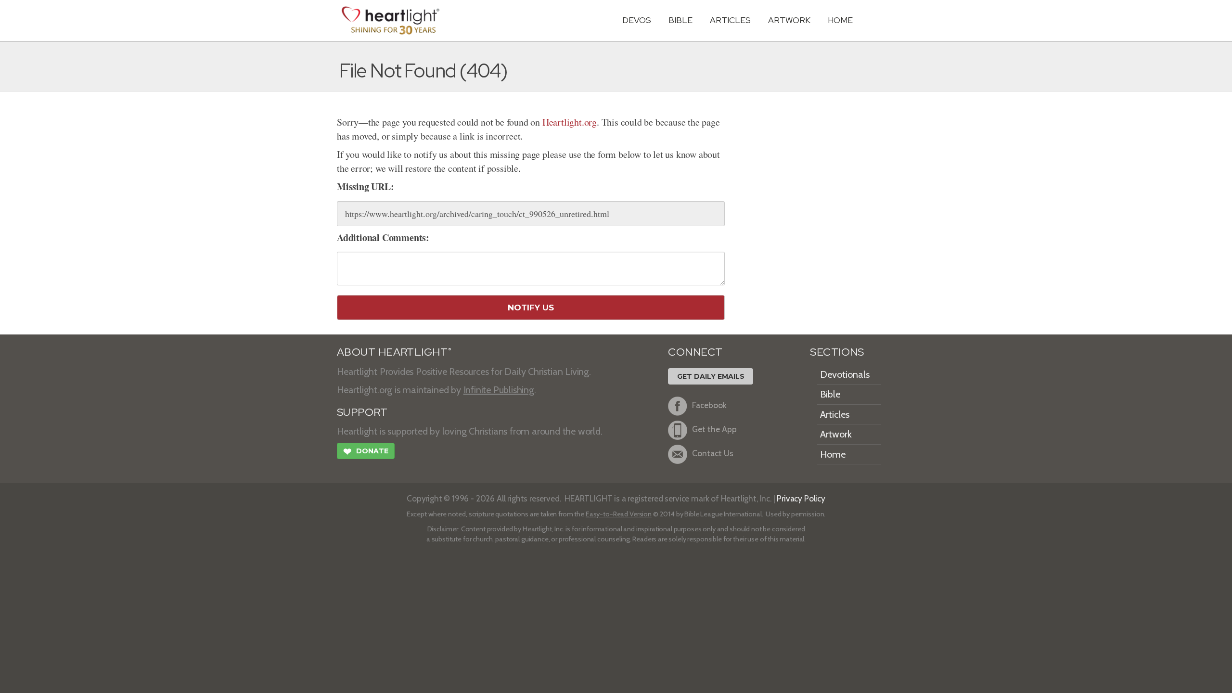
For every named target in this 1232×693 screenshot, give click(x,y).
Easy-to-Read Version (619, 514)
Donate (365, 452)
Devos (636, 20)
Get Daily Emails (710, 376)
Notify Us (531, 307)
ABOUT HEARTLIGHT (394, 352)
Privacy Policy (801, 498)
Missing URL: (365, 186)
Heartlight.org (569, 122)
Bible (680, 20)
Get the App (714, 429)
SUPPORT (362, 412)
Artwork (789, 20)
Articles (730, 20)
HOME (840, 20)
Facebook (709, 405)
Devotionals (845, 374)
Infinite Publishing (498, 390)
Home (833, 454)
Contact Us (712, 453)
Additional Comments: (383, 237)
